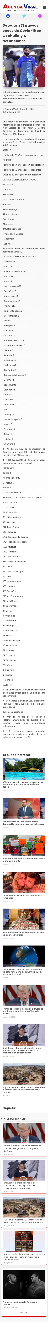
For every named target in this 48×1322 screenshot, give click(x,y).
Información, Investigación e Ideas (20, 10)
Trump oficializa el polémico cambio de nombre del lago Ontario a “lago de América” (23, 1011)
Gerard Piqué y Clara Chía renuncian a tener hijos (22, 896)
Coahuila (9, 112)
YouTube (14, 1307)
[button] (44, 7)
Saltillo (18, 112)
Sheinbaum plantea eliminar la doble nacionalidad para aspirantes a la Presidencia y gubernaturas (22, 1050)
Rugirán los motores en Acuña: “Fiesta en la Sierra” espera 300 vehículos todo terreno (24, 1089)
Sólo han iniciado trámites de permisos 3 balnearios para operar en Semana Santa (24, 784)
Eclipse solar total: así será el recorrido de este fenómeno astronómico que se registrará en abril (22, 972)
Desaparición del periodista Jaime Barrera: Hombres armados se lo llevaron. (24, 822)
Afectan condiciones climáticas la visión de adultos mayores (23, 933)
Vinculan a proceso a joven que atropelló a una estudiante (24, 859)
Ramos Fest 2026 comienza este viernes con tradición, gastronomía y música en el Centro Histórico (24, 1257)
